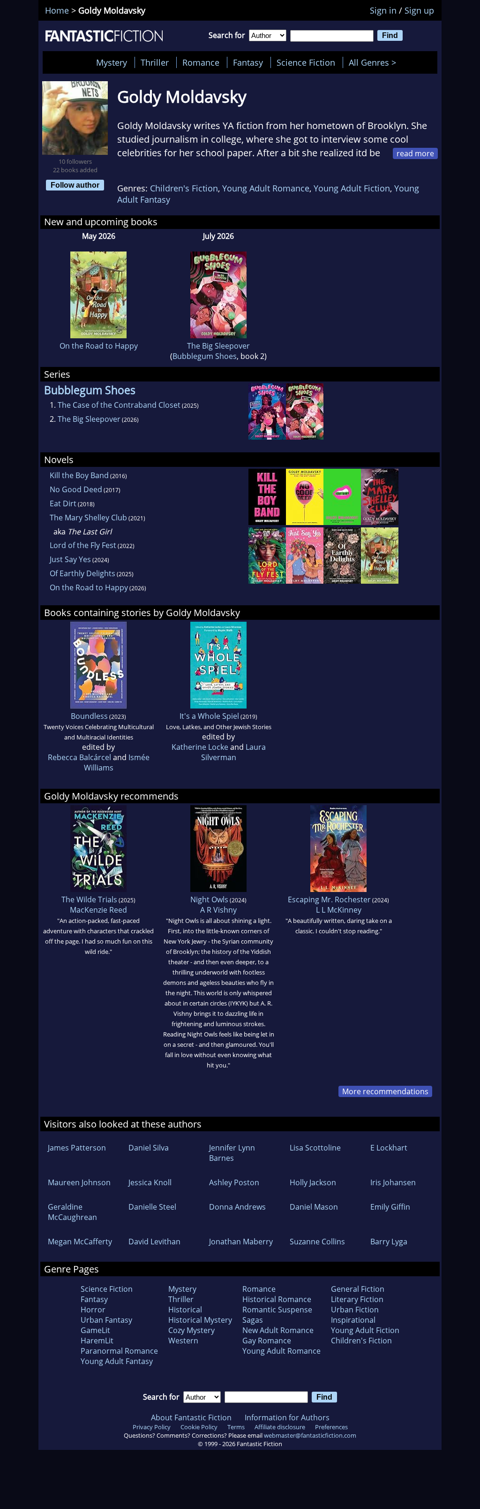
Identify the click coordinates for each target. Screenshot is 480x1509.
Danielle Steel (152, 1207)
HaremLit (97, 1340)
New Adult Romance (278, 1330)
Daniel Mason (314, 1207)
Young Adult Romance (265, 188)
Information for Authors (287, 1417)
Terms (236, 1427)
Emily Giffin (390, 1207)
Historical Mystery (200, 1320)
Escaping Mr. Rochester (329, 899)
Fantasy (248, 62)
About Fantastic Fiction (191, 1417)
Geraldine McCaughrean (72, 1212)
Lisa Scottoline (315, 1148)
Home (57, 10)
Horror (93, 1309)
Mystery (111, 62)
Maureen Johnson (79, 1182)
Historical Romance (276, 1299)
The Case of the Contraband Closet (119, 405)
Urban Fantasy (106, 1320)
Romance (200, 62)
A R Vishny (218, 910)
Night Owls (209, 899)
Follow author (75, 185)
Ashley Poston (234, 1182)
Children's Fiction (184, 188)
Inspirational (353, 1320)
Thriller (155, 62)
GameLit (95, 1330)
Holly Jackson (313, 1182)
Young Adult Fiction (352, 188)
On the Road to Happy (99, 346)
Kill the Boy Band (79, 475)
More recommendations (385, 1091)
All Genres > (375, 62)
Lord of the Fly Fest (83, 545)
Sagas (252, 1320)
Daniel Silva (148, 1148)
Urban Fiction (355, 1309)
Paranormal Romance (119, 1351)
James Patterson (77, 1148)
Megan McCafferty (80, 1241)
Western (183, 1340)
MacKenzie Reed (98, 910)
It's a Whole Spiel (209, 716)
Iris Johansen (393, 1182)
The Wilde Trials (89, 899)
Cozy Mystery (191, 1330)
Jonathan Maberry (241, 1241)
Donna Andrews (237, 1207)
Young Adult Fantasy (117, 1361)
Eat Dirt (63, 503)
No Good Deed (76, 489)
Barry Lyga (388, 1241)
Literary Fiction (357, 1299)
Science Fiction (306, 62)
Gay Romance (266, 1340)
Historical (185, 1309)
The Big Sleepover (218, 346)
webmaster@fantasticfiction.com (310, 1435)
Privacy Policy (152, 1427)
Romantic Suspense (277, 1309)
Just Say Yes (70, 559)
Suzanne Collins (317, 1241)
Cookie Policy (199, 1427)
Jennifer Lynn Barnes (232, 1153)
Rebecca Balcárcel (79, 757)
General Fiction (357, 1289)
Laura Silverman (233, 752)
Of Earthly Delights (82, 573)
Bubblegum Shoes (204, 356)
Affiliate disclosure (280, 1427)
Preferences (331, 1427)
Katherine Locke (200, 747)
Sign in (383, 10)
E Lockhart (388, 1148)
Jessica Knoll (150, 1182)
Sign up (419, 10)
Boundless (89, 716)
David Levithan (154, 1241)
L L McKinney (338, 910)
